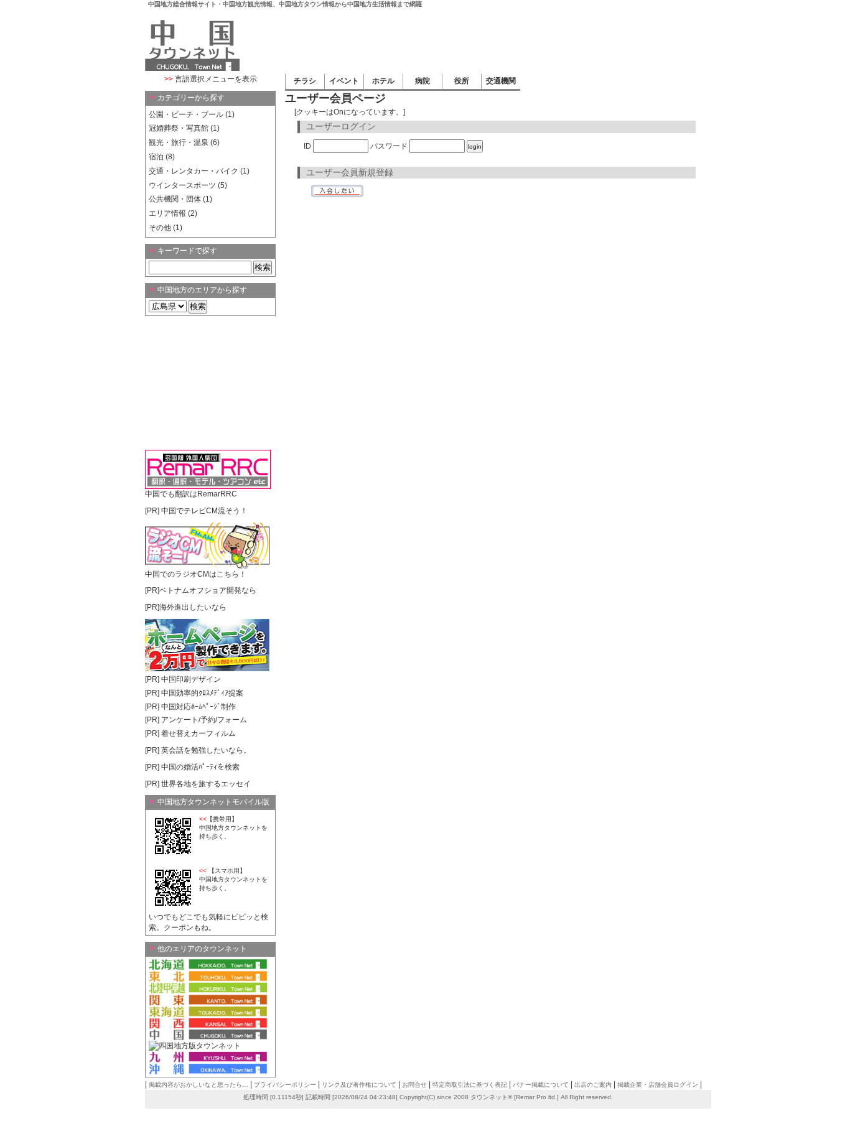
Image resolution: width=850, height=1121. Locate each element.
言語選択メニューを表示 (210, 79)
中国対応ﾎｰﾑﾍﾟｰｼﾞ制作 (198, 706)
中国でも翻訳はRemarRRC (191, 494)
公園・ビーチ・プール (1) (192, 114)
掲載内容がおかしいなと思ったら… (198, 1084)
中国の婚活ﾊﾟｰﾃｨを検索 (200, 767)
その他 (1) (165, 227)
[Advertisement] (478, 40)
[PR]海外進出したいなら (186, 607)
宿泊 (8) (162, 156)
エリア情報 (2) (173, 213)
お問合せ (414, 1084)
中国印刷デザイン (191, 679)
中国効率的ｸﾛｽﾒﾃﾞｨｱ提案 (202, 693)
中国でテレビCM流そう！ (204, 510)
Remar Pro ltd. (536, 1097)
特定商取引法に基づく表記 (469, 1084)
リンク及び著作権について (359, 1084)
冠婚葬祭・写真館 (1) (184, 128)
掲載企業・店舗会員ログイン (657, 1084)
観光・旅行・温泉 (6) (184, 142)
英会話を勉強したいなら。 (206, 750)
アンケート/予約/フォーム (204, 719)
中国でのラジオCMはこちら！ (195, 574)
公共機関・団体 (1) (180, 199)
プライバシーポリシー (285, 1084)
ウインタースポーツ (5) (188, 185)
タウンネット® (491, 1097)
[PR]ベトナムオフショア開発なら (200, 590)
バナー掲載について (541, 1084)
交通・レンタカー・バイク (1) (199, 171)
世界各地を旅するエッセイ (206, 783)
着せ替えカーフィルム (198, 733)
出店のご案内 (593, 1084)
